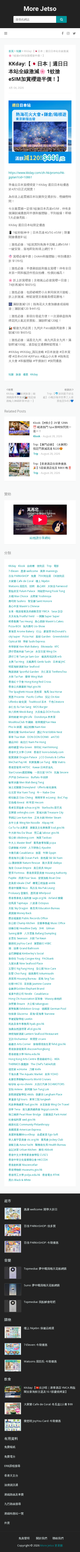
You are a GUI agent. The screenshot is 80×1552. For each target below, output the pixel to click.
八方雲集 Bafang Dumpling (40, 933)
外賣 (7, 1523)
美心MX (41, 586)
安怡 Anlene (16, 1089)
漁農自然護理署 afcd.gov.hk (25, 1029)
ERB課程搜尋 (12, 1466)
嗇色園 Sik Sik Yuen (52, 858)
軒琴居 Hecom (35, 802)
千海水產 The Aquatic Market (26, 1074)
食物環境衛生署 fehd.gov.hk (49, 1044)
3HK (41, 928)
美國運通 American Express (25, 1129)
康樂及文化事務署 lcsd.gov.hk (47, 827)
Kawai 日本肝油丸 (43, 767)
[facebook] (63, 33)
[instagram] (68, 33)
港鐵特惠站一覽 (14, 1513)
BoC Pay (63, 797)
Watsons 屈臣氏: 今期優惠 (40, 1361)
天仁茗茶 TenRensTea (54, 672)
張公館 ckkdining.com (21, 837)
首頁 (11, 51)
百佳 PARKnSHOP (19, 576)
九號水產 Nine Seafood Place (26, 963)
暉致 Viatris (58, 762)
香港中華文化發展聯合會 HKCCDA (28, 1159)
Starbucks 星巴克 (52, 807)
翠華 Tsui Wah (17, 737)
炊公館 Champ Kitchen (22, 923)
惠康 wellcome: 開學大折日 (40, 1209)
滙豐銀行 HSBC (42, 943)
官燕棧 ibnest (16, 802)
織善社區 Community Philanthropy (29, 1124)
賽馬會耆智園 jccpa (44, 843)
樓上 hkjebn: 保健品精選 (39, 1328)
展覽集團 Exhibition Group (24, 1008)
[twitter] (74, 33)
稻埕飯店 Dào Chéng (21, 797)
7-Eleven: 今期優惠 (35, 1345)
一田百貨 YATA (43, 772)
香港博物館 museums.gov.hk (25, 1170)
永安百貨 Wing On (46, 651)
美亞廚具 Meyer (42, 868)
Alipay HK (48, 823)
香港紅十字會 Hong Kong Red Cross (30, 682)
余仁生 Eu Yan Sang (20, 707)
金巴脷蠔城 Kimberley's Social (26, 953)
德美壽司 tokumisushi (41, 973)
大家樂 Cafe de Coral (21, 581)
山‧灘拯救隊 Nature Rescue (24, 863)
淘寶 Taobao (44, 837)
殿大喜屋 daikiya (52, 863)
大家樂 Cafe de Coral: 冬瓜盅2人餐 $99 (48, 1404)
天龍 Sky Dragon (18, 908)
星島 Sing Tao (46, 978)
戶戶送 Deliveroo (19, 777)
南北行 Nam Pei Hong (33, 742)
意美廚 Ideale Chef (20, 883)
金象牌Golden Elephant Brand (26, 988)
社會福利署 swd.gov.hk (22, 1119)
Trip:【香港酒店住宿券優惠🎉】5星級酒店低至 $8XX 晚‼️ (52, 466)
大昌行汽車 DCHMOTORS (49, 1084)
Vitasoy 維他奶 (53, 998)
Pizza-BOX (15, 626)
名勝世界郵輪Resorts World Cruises (30, 1079)
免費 (33, 576)
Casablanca (41, 994)
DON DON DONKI (38, 737)
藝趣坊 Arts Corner (20, 1044)
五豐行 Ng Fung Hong (21, 968)
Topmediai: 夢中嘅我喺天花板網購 (45, 1268)
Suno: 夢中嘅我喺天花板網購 (42, 1285)
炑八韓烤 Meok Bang (21, 712)
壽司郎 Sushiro (17, 601)
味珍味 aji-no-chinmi (20, 1084)
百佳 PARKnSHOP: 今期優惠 (41, 1242)
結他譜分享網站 (40, 538)
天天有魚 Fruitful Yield (21, 616)
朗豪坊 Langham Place (49, 1094)
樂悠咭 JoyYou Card (20, 943)
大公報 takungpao (37, 1004)
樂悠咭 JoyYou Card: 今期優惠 (42, 1421)
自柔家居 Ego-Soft (47, 1134)
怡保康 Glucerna (18, 1014)
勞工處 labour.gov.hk (46, 833)
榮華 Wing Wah (34, 676)
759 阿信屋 (44, 576)
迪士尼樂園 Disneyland (22, 787)
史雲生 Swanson (18, 938)
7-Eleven (14, 571)
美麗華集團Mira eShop (22, 1134)
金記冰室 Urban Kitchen (22, 1149)
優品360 (13, 742)
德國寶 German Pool (54, 1008)
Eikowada (46, 646)
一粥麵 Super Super (48, 616)
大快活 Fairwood (57, 586)
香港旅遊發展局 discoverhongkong (29, 1049)
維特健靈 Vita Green (20, 747)
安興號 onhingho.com (21, 812)
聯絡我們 (58, 1538)
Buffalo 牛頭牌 (39, 777)
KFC (57, 646)
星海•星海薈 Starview (42, 1014)
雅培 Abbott (46, 1149)
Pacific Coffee (34, 697)
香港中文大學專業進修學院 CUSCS (28, 1155)
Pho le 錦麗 (15, 727)
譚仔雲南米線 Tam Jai (21, 651)
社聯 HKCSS (15, 984)
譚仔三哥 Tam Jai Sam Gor (24, 656)
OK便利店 (58, 576)
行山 (38, 631)
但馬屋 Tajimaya (18, 903)
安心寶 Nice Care (46, 968)
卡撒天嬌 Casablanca (21, 853)
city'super (14, 636)
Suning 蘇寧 (15, 933)
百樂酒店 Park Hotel (55, 1114)
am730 (55, 737)
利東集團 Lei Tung (39, 762)
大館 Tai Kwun (38, 938)
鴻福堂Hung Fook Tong (51, 591)
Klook (21, 566)
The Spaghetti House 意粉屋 (25, 692)
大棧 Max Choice (18, 596)
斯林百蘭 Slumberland (22, 732)
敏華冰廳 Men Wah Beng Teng (26, 782)
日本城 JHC (59, 661)
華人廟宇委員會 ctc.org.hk (24, 1139)
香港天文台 (11, 1475)
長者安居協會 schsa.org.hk (24, 807)
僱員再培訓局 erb (51, 656)
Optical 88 (15, 641)
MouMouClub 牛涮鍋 (21, 722)
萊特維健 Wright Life (20, 717)
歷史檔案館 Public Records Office (28, 918)
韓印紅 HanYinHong (46, 747)
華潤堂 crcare (38, 1039)
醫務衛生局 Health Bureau (50, 1145)
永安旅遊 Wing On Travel (54, 1104)
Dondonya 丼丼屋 (44, 717)
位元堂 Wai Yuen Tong (22, 792)
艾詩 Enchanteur (18, 1039)
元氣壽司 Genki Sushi (38, 661)
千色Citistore (56, 702)
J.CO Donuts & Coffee (52, 757)
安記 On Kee (52, 697)
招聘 (32, 586)
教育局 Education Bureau (45, 908)
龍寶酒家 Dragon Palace (23, 757)
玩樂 (18, 51)
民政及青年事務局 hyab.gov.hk (26, 1024)
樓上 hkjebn (42, 581)
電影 (56, 566)
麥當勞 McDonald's (55, 631)
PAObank (48, 958)
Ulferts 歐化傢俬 (47, 787)
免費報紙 (9, 1447)
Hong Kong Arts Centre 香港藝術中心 (30, 1059)
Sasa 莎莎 (57, 611)
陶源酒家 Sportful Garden (24, 672)
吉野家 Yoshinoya (40, 596)
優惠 (25, 374)
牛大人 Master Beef (20, 843)
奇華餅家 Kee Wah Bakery (24, 646)
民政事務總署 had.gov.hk (23, 1104)
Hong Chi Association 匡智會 (26, 998)
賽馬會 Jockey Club (52, 1139)
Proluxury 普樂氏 (18, 893)
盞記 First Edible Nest (49, 732)
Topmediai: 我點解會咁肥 (39, 1302)
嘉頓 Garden (43, 636)
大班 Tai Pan (16, 676)
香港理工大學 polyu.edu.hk (24, 1175)
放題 (38, 853)
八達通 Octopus (39, 903)
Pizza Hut (27, 636)
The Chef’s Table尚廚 (43, 1064)
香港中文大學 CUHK (20, 752)
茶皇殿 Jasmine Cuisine (37, 984)
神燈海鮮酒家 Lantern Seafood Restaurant (33, 1034)
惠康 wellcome (29, 571)
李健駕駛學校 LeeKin (20, 1019)
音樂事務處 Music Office (51, 923)
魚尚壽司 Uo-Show (34, 626)
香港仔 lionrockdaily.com (49, 752)
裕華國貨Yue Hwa (45, 722)
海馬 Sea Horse (53, 692)
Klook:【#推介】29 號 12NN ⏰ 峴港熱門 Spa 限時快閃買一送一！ (52, 427)
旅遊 (18, 374)
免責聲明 (24, 1538)
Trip (49, 566)
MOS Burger (40, 707)
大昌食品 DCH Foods (47, 712)
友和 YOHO (51, 1074)
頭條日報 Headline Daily (23, 928)
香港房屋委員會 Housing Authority (46, 873)
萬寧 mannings (49, 571)
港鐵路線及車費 (14, 1494)
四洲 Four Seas (27, 878)
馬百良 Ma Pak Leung (42, 888)
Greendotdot (61, 636)
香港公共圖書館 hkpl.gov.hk (25, 686)
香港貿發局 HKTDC (20, 767)
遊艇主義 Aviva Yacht (21, 1145)
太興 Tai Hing (16, 661)
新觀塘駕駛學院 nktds (21, 1094)
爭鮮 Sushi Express (34, 641)
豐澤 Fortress (16, 873)
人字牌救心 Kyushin (39, 847)
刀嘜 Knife (35, 1069)
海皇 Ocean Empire (20, 868)
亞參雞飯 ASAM (17, 847)
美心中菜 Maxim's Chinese (24, 606)
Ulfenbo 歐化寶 (18, 702)
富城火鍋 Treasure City (49, 812)
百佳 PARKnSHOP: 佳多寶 (40, 1226)
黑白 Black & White (20, 1180)
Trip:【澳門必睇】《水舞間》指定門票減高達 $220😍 (51, 447)
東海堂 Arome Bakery (21, 631)
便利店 (41, 566)
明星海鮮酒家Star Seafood (24, 666)
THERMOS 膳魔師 (19, 1064)
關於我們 (41, 1538)
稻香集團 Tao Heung (21, 621)
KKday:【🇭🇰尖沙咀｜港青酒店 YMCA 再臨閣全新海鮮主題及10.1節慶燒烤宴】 (49, 1390)
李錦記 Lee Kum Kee (20, 817)
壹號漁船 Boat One (49, 878)
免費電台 (9, 1456)
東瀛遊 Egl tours (18, 1099)
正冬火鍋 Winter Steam (47, 817)
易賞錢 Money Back (20, 913)
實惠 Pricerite (16, 697)
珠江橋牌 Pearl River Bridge (25, 1114)
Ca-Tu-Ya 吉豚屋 (18, 827)
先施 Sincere (61, 772)
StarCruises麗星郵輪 (20, 772)
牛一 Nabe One (46, 792)
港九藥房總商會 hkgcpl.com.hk (40, 1109)
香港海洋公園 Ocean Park (23, 858)
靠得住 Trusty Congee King (24, 958)
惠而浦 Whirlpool (41, 893)
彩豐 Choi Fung (17, 973)
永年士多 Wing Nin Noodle (24, 823)
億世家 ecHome (18, 1069)
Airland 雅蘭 (55, 898)
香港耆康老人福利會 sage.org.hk (27, 898)
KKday (34, 374)
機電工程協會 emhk (44, 883)
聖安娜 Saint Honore (40, 601)
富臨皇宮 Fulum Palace (22, 591)
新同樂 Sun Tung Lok (37, 1089)
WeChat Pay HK (18, 762)
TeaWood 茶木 (38, 702)
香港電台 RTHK (51, 1175)
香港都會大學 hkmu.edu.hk (24, 1054)
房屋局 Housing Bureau (22, 978)
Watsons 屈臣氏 (18, 586)
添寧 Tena (14, 1109)
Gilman (50, 928)
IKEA (57, 1059)
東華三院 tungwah (40, 1099)
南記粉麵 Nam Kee (35, 727)
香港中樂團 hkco (18, 888)
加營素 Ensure (17, 1004)
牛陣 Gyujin (49, 853)
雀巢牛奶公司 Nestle (20, 994)
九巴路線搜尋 (12, 1504)
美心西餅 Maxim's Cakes (49, 621)
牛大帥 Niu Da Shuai (20, 833)
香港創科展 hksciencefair (23, 1165)
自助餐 (31, 566)
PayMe (12, 878)
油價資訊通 (11, 1485)
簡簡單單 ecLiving (45, 797)
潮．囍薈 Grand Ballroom (24, 948)
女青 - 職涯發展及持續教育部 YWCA (29, 611)
